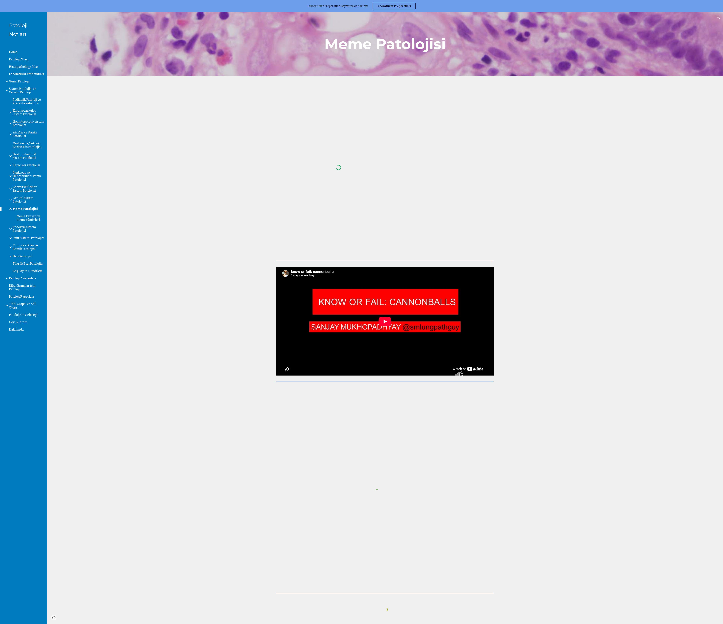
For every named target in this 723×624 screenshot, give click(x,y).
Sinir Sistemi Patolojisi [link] (28, 238)
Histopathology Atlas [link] (24, 67)
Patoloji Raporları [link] (21, 296)
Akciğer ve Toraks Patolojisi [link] (25, 134)
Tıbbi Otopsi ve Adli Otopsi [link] (23, 305)
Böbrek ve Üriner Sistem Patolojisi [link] (25, 188)
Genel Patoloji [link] (19, 81)
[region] (361, 6)
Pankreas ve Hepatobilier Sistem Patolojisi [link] (27, 176)
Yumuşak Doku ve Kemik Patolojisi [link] (25, 247)
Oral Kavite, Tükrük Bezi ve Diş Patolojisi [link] (27, 145)
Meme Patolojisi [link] (25, 209)
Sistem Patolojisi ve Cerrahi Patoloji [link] (22, 90)
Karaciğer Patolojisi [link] (26, 165)
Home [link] (13, 52)
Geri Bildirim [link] (18, 322)
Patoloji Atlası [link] (18, 59)
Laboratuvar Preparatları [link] (26, 74)
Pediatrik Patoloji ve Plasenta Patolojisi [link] (27, 101)
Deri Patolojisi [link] (23, 256)
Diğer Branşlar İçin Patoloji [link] (22, 287)
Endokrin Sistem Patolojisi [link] (24, 228)
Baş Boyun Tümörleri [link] (27, 271)
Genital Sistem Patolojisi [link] (23, 199)
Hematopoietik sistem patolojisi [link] (28, 123)
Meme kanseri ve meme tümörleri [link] (28, 218)
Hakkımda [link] (16, 329)
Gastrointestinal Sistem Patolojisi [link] (24, 156)
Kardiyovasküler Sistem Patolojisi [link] (24, 112)
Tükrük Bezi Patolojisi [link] (28, 263)
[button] (718, 17)
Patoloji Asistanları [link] (22, 278)
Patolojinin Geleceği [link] (23, 315)
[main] (385, 44)
